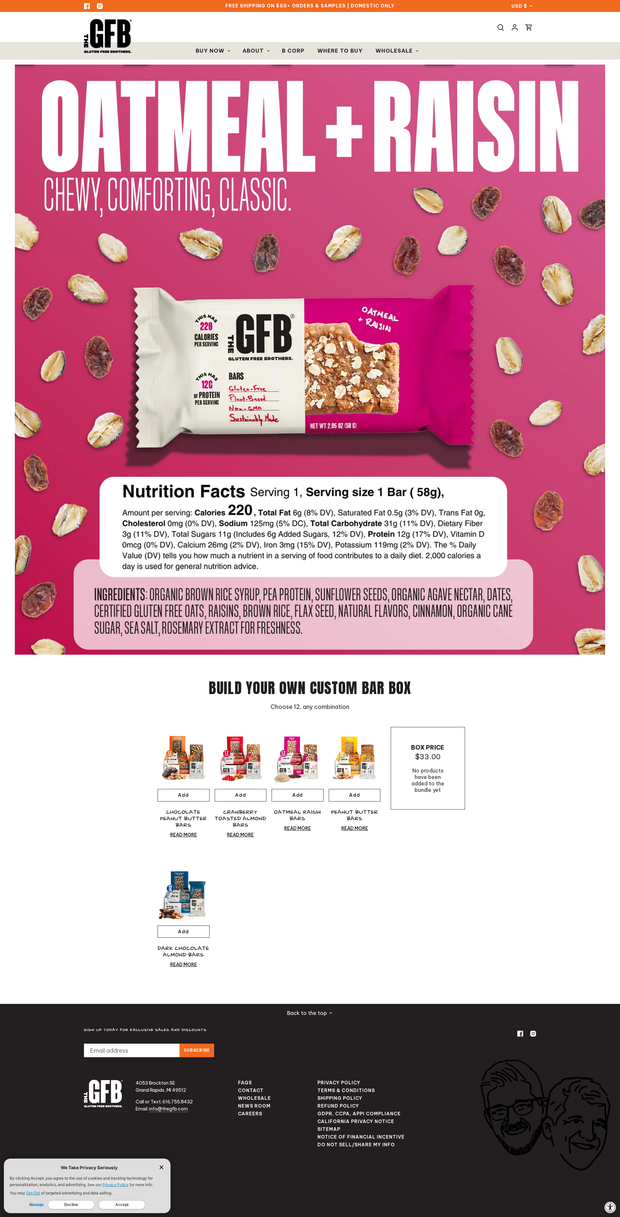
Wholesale (254, 1098)
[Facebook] (87, 6)
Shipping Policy (339, 1098)
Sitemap (328, 1129)
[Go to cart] (529, 27)
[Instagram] (100, 6)
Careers (250, 1114)
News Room (254, 1106)
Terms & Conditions (346, 1090)
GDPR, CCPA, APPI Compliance (359, 1114)
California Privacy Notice (355, 1121)
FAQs (245, 1083)
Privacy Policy (338, 1083)
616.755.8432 (177, 1102)
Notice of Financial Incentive (361, 1137)
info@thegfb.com (168, 1109)
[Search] (500, 27)
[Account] (515, 27)
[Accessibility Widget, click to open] (610, 1207)
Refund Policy (338, 1106)
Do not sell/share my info (356, 1145)
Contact (251, 1090)
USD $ (519, 6)
